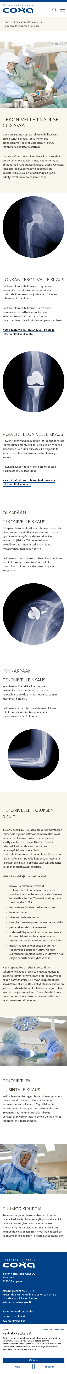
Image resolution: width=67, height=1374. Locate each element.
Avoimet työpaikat (14, 1321)
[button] (8, 1330)
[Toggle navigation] (62, 10)
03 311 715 (28, 1290)
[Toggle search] (54, 10)
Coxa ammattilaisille (26, 22)
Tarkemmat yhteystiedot (18, 1311)
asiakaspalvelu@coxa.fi (17, 1302)
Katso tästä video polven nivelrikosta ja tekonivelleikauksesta (29, 482)
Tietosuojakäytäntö (53, 1329)
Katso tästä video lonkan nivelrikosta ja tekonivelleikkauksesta (28, 332)
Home (6, 22)
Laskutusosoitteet (14, 1316)
